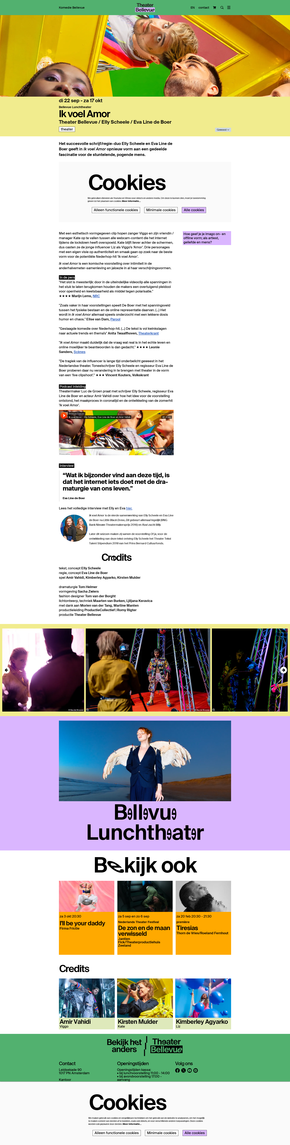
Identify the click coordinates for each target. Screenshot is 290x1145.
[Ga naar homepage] (145, 7)
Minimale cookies (161, 210)
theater (67, 129)
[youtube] (189, 1070)
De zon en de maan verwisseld (144, 930)
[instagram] (195, 1070)
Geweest (222, 129)
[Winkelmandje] (215, 7)
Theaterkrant (148, 333)
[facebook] (177, 1070)
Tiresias (187, 927)
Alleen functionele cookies (116, 210)
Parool (115, 319)
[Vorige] (6, 670)
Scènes (79, 352)
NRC (96, 296)
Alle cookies (194, 210)
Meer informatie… (131, 201)
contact (203, 8)
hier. (129, 508)
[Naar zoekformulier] (222, 7)
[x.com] (183, 1070)
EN (193, 8)
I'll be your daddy (82, 923)
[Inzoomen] (87, 710)
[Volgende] (283, 670)
